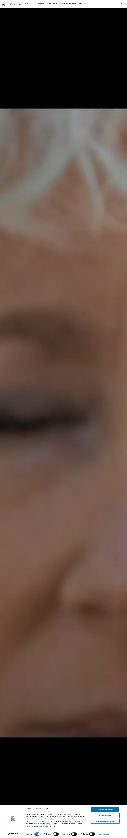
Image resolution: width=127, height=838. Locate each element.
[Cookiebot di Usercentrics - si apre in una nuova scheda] (13, 834)
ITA (122, 4)
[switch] (56, 834)
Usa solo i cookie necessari (105, 821)
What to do (28, 4)
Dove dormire (63, 4)
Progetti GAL (73, 4)
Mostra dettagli (104, 834)
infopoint (82, 4)
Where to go (40, 4)
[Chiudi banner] (124, 807)
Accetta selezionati (105, 815)
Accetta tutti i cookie (105, 809)
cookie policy (49, 826)
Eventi (55, 4)
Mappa (49, 4)
